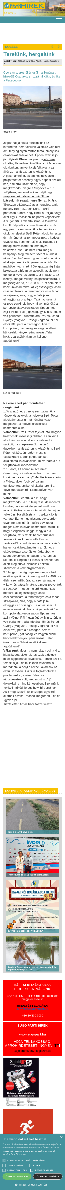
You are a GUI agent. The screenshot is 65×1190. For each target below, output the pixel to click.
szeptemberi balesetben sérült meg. (27, 196)
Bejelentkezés (23, 1050)
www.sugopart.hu (32, 1034)
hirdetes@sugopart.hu (32, 1009)
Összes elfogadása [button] (17, 1176)
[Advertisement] (32, 33)
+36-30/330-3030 (32, 1015)
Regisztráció (43, 1050)
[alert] (32, 1162)
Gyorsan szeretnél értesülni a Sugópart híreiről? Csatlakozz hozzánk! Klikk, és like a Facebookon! (31, 76)
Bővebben (21, 1154)
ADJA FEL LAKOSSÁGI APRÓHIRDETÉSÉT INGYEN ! (32, 1043)
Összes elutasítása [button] (48, 1176)
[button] (32, 1184)
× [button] (61, 1137)
